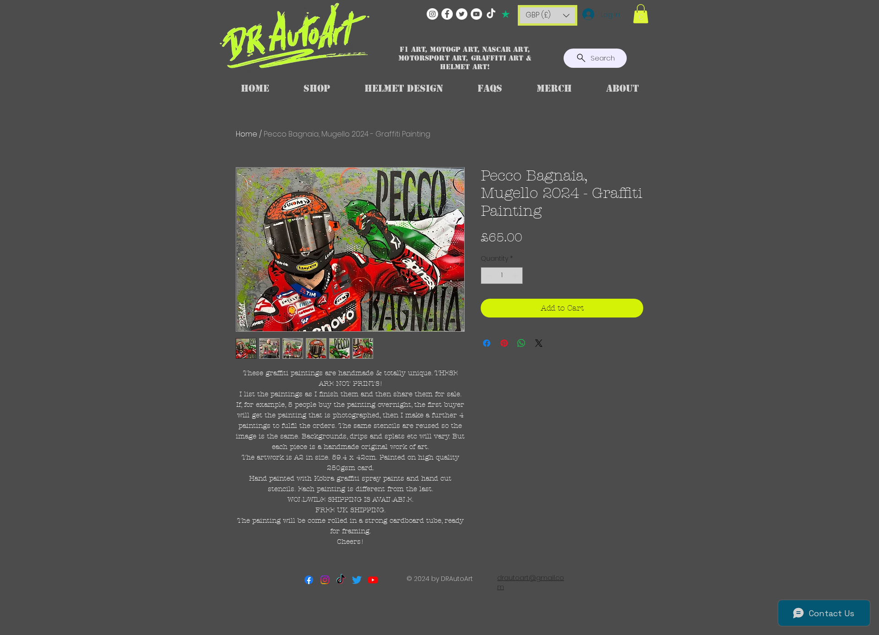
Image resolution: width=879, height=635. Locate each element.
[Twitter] (461, 14)
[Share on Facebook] (486, 343)
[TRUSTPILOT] (505, 14)
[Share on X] (538, 343)
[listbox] (547, 15)
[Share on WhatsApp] (521, 343)
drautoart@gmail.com (530, 582)
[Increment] (515, 276)
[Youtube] (373, 580)
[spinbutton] (502, 276)
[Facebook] (447, 14)
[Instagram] (432, 14)
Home (246, 134)
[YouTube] (476, 14)
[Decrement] (488, 276)
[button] (547, 15)
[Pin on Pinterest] (504, 343)
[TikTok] (491, 14)
